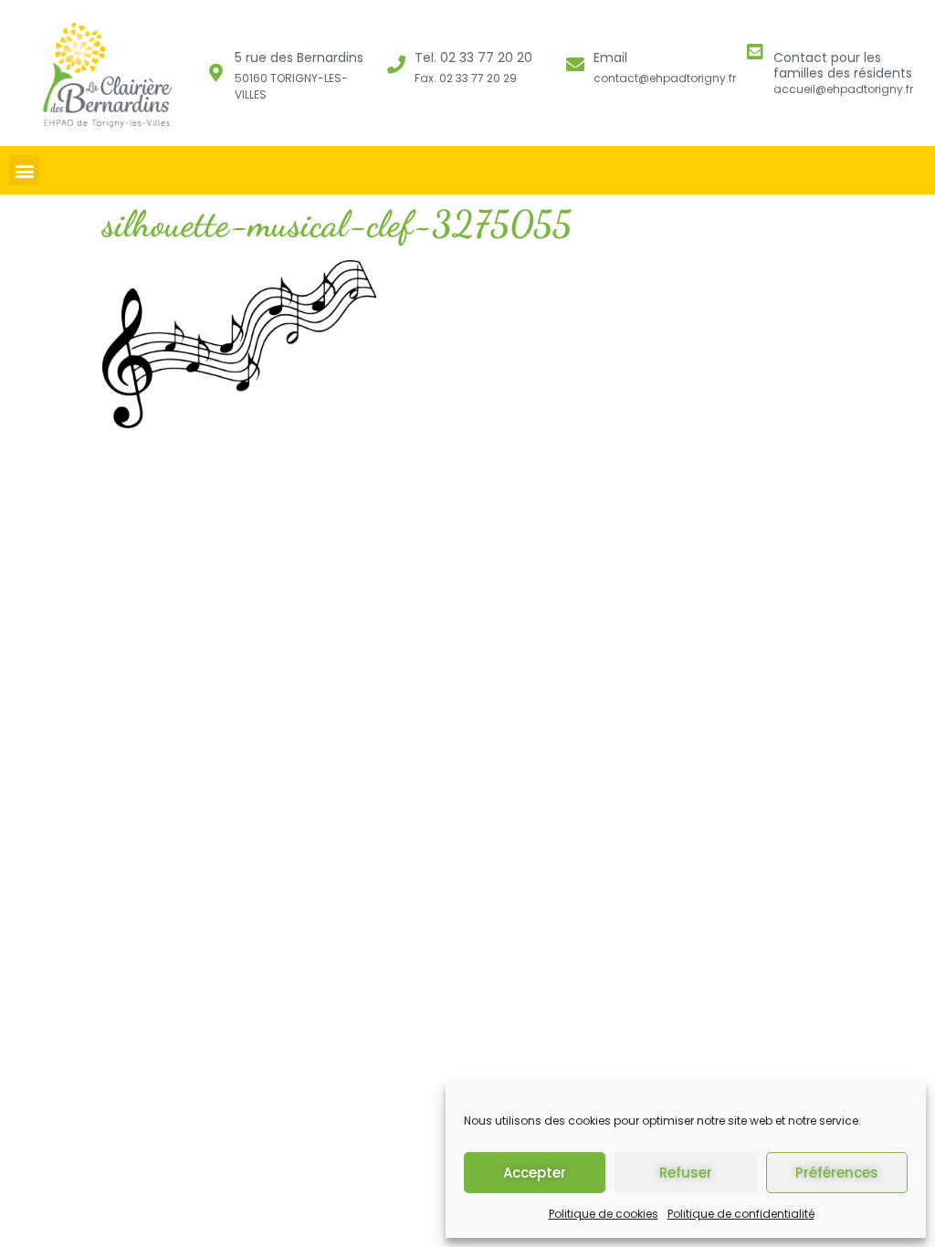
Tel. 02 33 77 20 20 (473, 57)
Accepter (534, 1172)
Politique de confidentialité (740, 1213)
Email (610, 57)
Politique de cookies (603, 1213)
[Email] (575, 65)
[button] (24, 170)
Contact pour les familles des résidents (842, 65)
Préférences (836, 1172)
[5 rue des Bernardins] (216, 73)
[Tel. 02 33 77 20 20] (396, 65)
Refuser (685, 1172)
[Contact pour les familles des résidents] (755, 52)
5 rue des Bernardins (299, 57)
